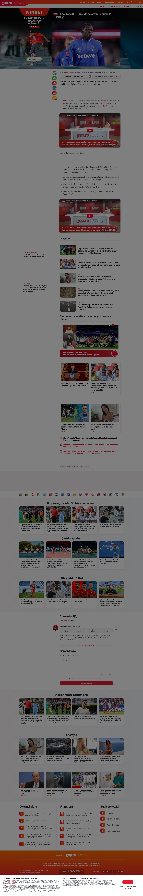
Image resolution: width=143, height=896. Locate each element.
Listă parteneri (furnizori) (69, 887)
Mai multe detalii (11, 883)
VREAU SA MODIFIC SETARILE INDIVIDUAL (128, 887)
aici (12, 889)
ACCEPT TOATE (128, 882)
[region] (71, 885)
